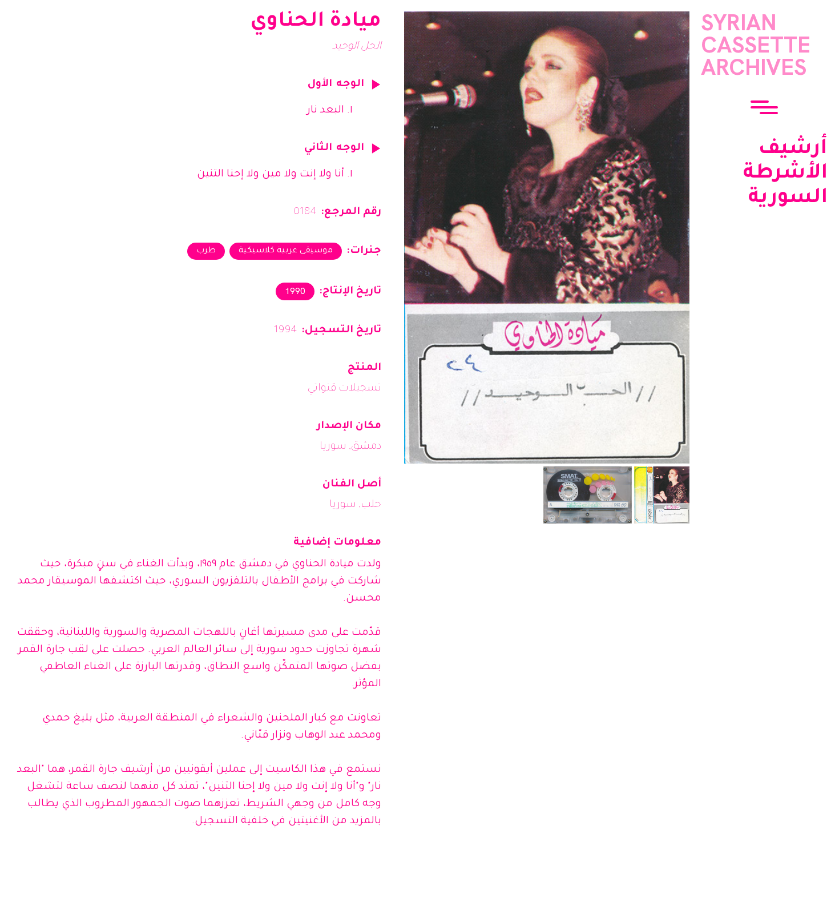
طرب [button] (206, 251)
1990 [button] (295, 291)
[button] (764, 108)
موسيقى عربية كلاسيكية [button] (286, 251)
